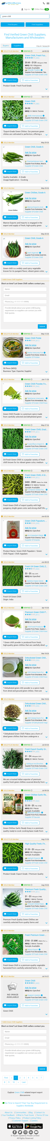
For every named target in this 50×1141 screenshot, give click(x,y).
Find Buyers (12, 25)
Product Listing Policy (32, 1118)
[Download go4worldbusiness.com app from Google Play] (34, 1126)
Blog (30, 1112)
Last (24, 1082)
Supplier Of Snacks (32, 540)
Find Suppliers (37, 25)
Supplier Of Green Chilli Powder (37, 403)
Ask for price (30, 152)
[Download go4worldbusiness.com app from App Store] (15, 1126)
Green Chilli (19, 1092)
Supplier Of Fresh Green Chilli (36, 75)
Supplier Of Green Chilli (34, 166)
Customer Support (20, 1121)
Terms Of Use (42, 1115)
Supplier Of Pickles (32, 357)
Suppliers (17, 45)
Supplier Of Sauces (32, 817)
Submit (42, 326)
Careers (34, 1121)
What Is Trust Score (25, 1115)
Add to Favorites (31, 80)
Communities (20, 1112)
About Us (8, 1112)
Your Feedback (8, 1115)
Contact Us (40, 1112)
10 (14, 1082)
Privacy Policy (15, 1118)
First (6, 1078)
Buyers (5, 45)
